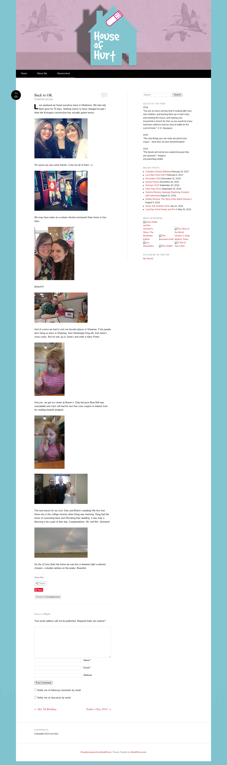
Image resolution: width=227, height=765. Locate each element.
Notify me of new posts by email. (54, 697)
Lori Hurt (49, 99)
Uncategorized (53, 597)
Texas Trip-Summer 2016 (157, 206)
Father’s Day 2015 (98, 709)
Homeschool (63, 73)
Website (88, 675)
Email (87, 667)
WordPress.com (138, 752)
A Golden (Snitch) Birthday (158, 171)
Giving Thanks (152, 182)
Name (87, 660)
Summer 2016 (152, 185)
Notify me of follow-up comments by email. (59, 690)
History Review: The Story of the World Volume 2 (168, 199)
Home (24, 73)
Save (40, 589)
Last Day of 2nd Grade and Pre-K (161, 209)
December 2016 (153, 178)
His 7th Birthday (45, 709)
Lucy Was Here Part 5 (155, 175)
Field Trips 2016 (153, 189)
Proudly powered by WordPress (96, 752)
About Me (42, 73)
